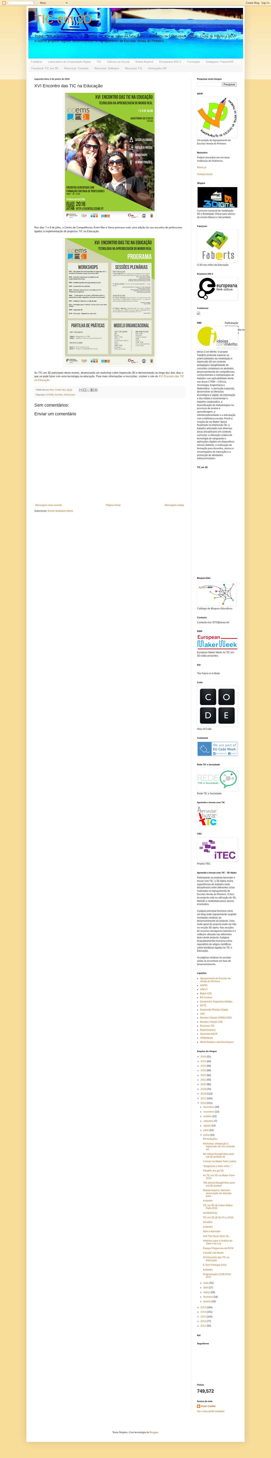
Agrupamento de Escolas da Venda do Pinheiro (215, 980)
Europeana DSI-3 (170, 61)
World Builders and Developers (217, 1042)
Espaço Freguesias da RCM (218, 1248)
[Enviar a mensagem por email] (81, 390)
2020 (204, 1084)
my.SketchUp (210, 1213)
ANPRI (203, 985)
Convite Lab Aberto (213, 1252)
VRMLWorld (206, 1038)
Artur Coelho (208, 1406)
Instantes (208, 1200)
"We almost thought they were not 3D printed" (219, 1184)
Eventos (59, 394)
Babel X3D (206, 993)
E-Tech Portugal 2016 (214, 1265)
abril (206, 1287)
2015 (204, 1307)
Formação (193, 61)
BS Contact (206, 997)
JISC (202, 1013)
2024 (204, 1066)
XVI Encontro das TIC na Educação (216, 1259)
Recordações (210, 1139)
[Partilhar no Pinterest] (96, 390)
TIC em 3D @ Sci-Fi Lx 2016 (218, 1217)
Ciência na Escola (118, 61)
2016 (204, 1103)
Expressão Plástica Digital (214, 1009)
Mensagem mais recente (48, 505)
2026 (204, 1056)
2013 (204, 1316)
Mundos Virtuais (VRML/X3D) (216, 1017)
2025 (204, 1061)
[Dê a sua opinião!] (84, 390)
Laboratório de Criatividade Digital (69, 61)
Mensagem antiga (174, 505)
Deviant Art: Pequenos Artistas (216, 1001)
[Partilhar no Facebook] (92, 390)
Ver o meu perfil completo (210, 1411)
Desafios (207, 1222)
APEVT (204, 989)
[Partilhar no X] (88, 390)
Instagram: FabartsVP (220, 61)
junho (206, 1135)
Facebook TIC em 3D (44, 68)
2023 (204, 1070)
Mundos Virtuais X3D (211, 1021)
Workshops (69, 394)
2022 (204, 1075)
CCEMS (50, 394)
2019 (204, 1089)
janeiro (207, 1301)
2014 (204, 1312)
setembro (208, 1121)
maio (206, 1283)
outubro (207, 1116)
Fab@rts (36, 61)
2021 (204, 1079)
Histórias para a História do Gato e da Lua (217, 1242)
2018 (204, 1093)
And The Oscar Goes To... (216, 1236)
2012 (204, 1321)
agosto (207, 1125)
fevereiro (208, 1296)
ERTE (203, 1005)
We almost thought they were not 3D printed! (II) (218, 1155)
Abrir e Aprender (212, 1231)
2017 (204, 1098)
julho (206, 1130)
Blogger (154, 1432)
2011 (204, 1325)
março (207, 1292)
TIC (99, 61)
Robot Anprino (144, 61)
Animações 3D (157, 68)
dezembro (209, 1107)
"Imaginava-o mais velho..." (217, 1166)
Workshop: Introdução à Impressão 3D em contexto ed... (219, 1146)
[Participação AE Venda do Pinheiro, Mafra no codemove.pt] (198, 314)
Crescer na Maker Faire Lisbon (219, 1161)
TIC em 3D (63, 19)
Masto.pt (201, 167)
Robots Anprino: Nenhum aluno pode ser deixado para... (217, 1193)
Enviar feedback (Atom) (60, 511)
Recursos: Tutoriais (76, 68)
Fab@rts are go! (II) (213, 1170)
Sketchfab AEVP (208, 1034)
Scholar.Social (204, 174)
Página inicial (113, 505)
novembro (209, 1111)
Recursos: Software (106, 68)
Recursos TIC (133, 68)
